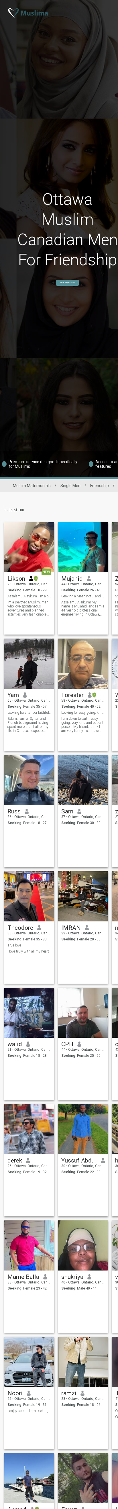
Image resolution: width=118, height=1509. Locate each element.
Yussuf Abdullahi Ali (79, 1160)
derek (14, 1160)
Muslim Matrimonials (32, 485)
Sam (67, 811)
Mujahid (72, 578)
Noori (15, 1393)
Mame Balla (23, 1276)
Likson (16, 578)
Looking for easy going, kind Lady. (83, 713)
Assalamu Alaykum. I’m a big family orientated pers (29, 596)
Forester (72, 695)
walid (14, 1044)
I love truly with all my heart (28, 951)
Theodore (20, 927)
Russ (14, 811)
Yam (13, 695)
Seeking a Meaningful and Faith (83, 596)
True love (14, 945)
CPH (67, 1044)
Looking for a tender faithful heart (29, 713)
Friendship (99, 485)
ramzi (68, 1393)
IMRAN (71, 927)
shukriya (72, 1276)
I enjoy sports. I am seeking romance (29, 1411)
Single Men (70, 485)
